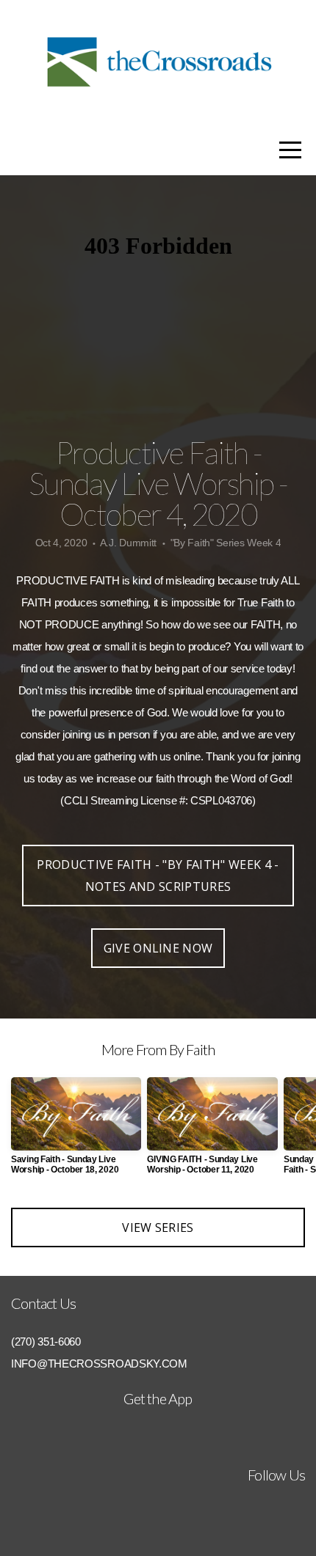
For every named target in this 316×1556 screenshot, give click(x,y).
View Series (158, 1227)
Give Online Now (158, 948)
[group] (76, 1131)
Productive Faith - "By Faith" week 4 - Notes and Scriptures (158, 875)
